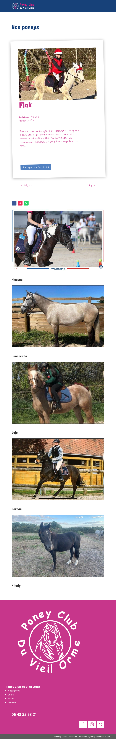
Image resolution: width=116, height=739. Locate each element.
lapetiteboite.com (103, 736)
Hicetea (17, 280)
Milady (16, 586)
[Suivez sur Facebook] (14, 203)
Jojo (15, 432)
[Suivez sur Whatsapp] (26, 203)
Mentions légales (86, 736)
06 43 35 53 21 (24, 714)
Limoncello (19, 356)
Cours (11, 694)
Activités (12, 702)
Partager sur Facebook (36, 167)
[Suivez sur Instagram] (20, 203)
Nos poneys (14, 690)
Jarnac (17, 509)
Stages (11, 698)
